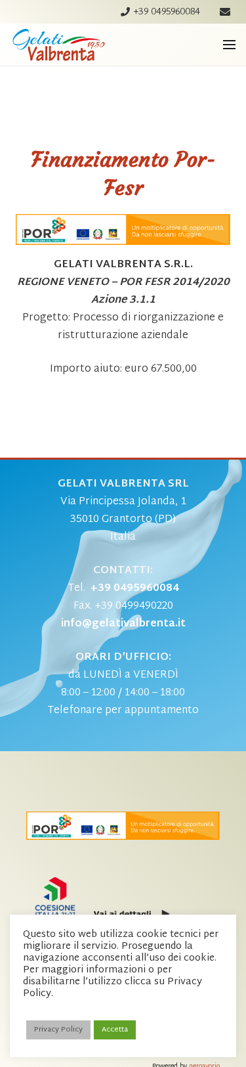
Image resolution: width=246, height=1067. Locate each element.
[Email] (225, 11)
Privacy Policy (58, 1029)
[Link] (58, 44)
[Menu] (229, 44)
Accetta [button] (115, 1029)
